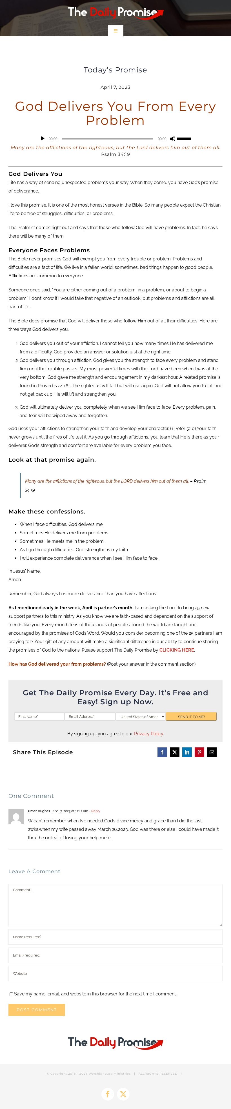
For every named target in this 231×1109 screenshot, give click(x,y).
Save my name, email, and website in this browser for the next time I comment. (95, 994)
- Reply (94, 811)
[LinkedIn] (187, 752)
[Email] (212, 752)
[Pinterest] (199, 752)
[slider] (185, 138)
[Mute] (173, 138)
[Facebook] (162, 752)
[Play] (42, 138)
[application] (115, 138)
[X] (174, 752)
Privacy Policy (148, 733)
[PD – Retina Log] (115, 5)
